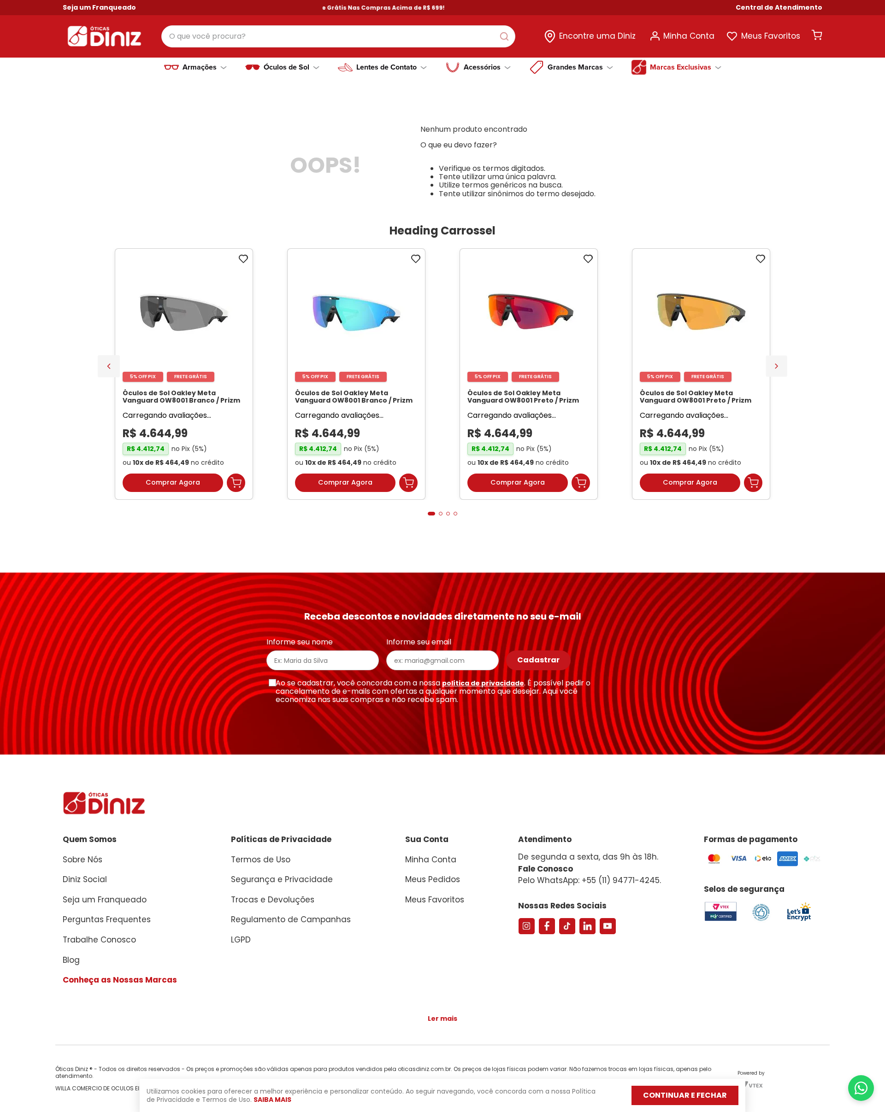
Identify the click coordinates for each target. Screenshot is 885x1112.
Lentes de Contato (386, 67)
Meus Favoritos (770, 35)
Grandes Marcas (575, 67)
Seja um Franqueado (99, 7)
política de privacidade (483, 687)
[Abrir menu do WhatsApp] (861, 1088)
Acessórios (482, 67)
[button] (779, 7)
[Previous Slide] (109, 368)
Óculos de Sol (286, 67)
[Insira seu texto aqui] (799, 924)
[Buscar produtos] (506, 36)
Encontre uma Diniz (597, 35)
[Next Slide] (776, 368)
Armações (200, 67)
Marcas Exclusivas (680, 67)
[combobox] (338, 36)
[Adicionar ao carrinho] (236, 487)
